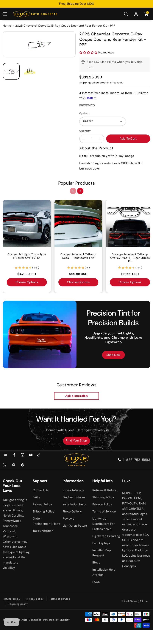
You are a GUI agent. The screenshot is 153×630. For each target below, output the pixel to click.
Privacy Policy (102, 504)
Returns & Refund (104, 490)
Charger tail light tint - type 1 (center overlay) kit (26, 256)
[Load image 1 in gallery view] (11, 71)
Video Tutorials (73, 490)
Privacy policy (34, 598)
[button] (7, 14)
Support (40, 480)
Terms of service (59, 598)
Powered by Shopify (56, 619)
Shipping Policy (43, 511)
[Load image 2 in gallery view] (29, 71)
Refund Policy (42, 504)
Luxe (126, 480)
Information (73, 480)
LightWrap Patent (75, 526)
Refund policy (11, 598)
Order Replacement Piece (46, 521)
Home (7, 26)
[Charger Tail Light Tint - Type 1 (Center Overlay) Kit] (27, 224)
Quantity (85, 130)
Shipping (85, 82)
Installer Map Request (101, 552)
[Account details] (136, 14)
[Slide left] (73, 191)
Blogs (96, 562)
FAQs (36, 497)
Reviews (68, 518)
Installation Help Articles (103, 572)
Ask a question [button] (76, 396)
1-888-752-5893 (136, 460)
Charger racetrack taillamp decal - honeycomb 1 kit (78, 256)
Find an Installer (74, 497)
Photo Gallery (72, 511)
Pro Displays (101, 543)
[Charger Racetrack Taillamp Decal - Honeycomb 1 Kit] (78, 224)
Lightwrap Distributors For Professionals (103, 524)
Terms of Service (104, 511)
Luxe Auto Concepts (28, 619)
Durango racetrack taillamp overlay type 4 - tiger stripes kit (130, 258)
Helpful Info (102, 480)
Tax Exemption (43, 531)
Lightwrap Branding (106, 536)
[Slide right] (80, 191)
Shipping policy (18, 604)
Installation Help (74, 504)
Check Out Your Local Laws (12, 485)
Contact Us (41, 490)
